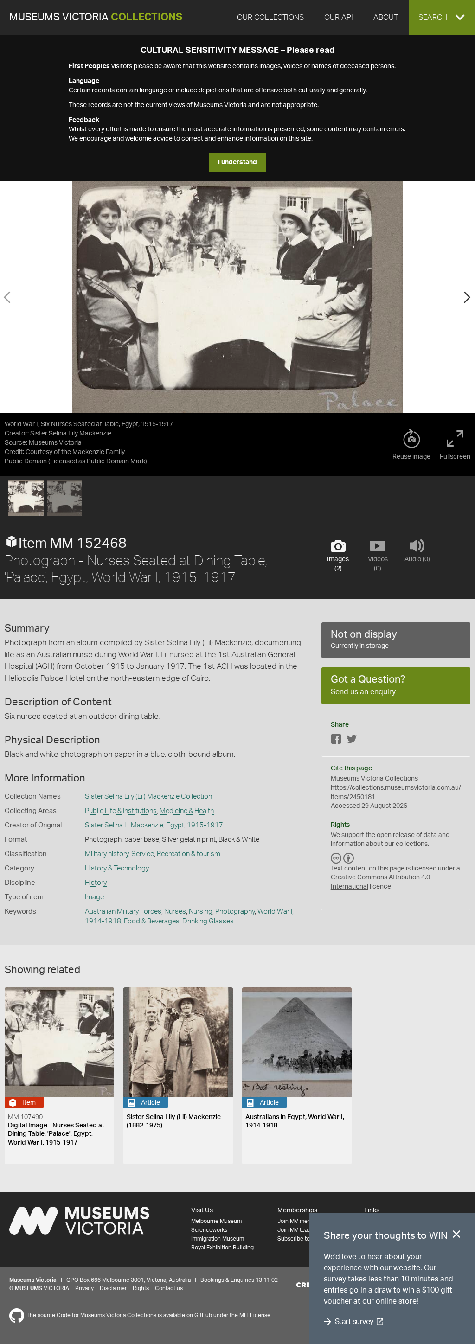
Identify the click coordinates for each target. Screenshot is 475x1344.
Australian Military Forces (123, 911)
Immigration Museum (217, 1239)
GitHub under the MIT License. (233, 1315)
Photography (235, 911)
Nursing (200, 911)
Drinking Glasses (208, 921)
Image (94, 897)
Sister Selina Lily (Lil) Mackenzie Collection (148, 796)
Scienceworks (209, 1230)
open (384, 835)
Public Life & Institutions (121, 810)
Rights (141, 1288)
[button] (442, 17)
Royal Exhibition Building (222, 1247)
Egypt (175, 825)
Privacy (84, 1288)
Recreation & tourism (188, 854)
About (385, 17)
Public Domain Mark (116, 461)
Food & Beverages (152, 921)
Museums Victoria (95, 17)
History (96, 882)
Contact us (169, 1288)
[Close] (456, 1236)
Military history (106, 854)
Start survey (354, 1321)
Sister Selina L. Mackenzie (124, 825)
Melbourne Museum (216, 1221)
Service (142, 854)
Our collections (270, 17)
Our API (338, 17)
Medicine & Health (187, 810)
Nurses (175, 911)
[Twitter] (351, 741)
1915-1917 (205, 825)
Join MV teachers (299, 1230)
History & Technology (117, 868)
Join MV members (300, 1221)
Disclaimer (113, 1288)
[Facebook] (336, 741)
